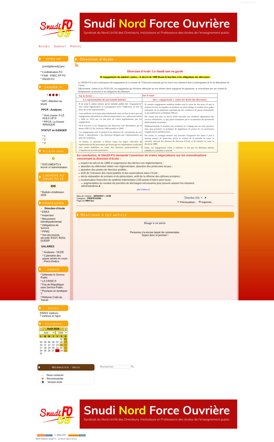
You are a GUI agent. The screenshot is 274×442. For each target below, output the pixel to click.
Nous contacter (55, 375)
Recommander (54, 378)
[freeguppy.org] (45, 435)
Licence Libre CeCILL (67, 439)
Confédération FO (52, 72)
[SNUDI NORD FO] (136, 41)
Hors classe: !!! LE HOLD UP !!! (53, 117)
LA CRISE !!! (49, 281)
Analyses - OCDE (54, 252)
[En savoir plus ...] (77, 435)
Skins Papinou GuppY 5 (46, 439)
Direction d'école (55, 208)
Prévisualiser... (188, 202)
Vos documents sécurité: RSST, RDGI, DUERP (53, 238)
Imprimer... (207, 202)
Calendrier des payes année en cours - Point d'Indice (54, 258)
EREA (45, 212)
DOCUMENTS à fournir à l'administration (54, 166)
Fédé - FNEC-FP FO (53, 75)
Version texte (54, 382)
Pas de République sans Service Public (52, 286)
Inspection (48, 215)
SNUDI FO (48, 79)
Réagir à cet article (155, 223)
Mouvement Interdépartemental (51, 220)
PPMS (45, 231)
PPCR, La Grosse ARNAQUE (53, 123)
